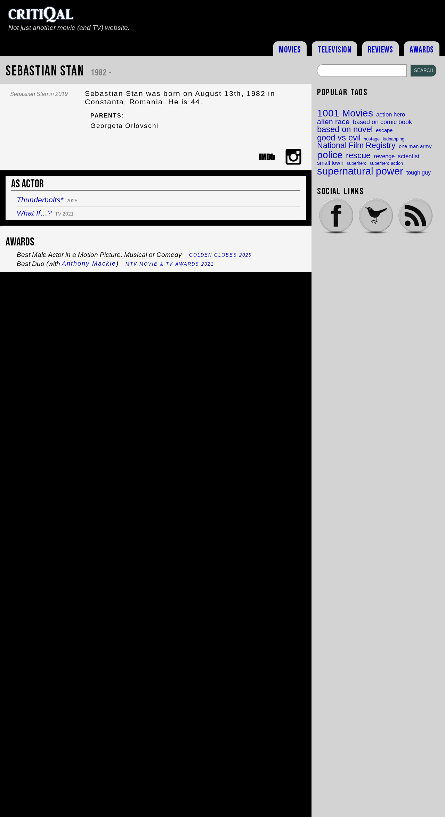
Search (423, 70)
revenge (384, 156)
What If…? (34, 213)
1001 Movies (345, 113)
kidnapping (393, 139)
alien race (333, 122)
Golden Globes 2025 (220, 255)
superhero (356, 163)
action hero (390, 115)
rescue (358, 156)
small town (330, 162)
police (330, 155)
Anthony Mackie (89, 263)
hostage (372, 139)
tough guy (418, 172)
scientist (409, 156)
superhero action (386, 163)
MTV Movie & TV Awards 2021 (170, 264)
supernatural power (360, 171)
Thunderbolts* (40, 200)
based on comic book (382, 122)
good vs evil (339, 138)
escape (384, 130)
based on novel (345, 130)
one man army (415, 146)
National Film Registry (356, 146)
